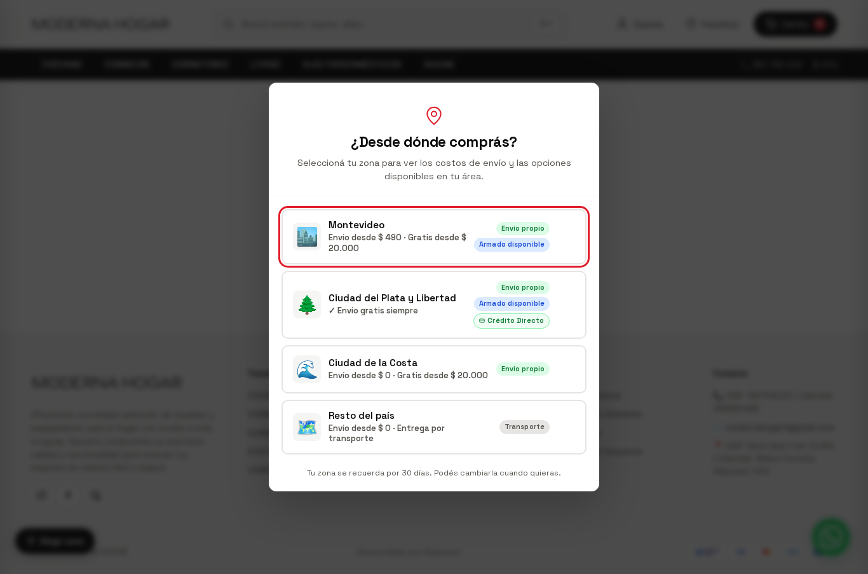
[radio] (434, 236)
